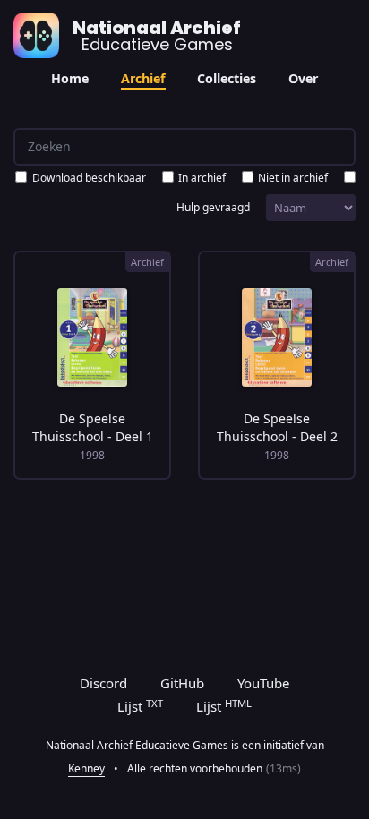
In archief (202, 177)
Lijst (140, 706)
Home (70, 78)
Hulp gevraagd (213, 207)
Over (303, 78)
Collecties (226, 78)
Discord (103, 683)
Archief (143, 78)
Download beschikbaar (89, 177)
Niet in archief (293, 177)
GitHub (182, 683)
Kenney (86, 768)
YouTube (263, 683)
